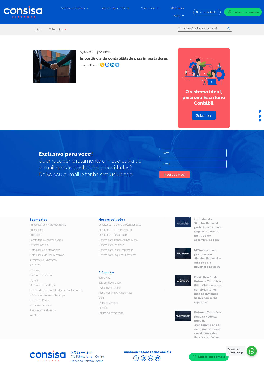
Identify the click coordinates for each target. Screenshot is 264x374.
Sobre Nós (104, 277)
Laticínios (35, 270)
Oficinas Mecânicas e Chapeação (48, 295)
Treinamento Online (110, 287)
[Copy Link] (102, 65)
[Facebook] (107, 65)
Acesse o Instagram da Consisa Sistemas (143, 358)
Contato (103, 307)
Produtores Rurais (39, 300)
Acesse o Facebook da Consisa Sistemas (136, 358)
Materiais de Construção (43, 285)
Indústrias (35, 265)
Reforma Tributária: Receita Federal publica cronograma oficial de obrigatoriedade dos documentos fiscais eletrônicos (208, 325)
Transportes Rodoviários (43, 310)
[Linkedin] (112, 65)
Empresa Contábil (39, 244)
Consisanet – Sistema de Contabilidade (120, 224)
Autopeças (35, 234)
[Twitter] (117, 65)
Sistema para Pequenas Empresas (117, 255)
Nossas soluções (73, 8)
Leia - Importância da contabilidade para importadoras (54, 66)
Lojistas (34, 280)
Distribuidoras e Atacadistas (45, 249)
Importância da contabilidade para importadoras (124, 58)
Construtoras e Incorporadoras (46, 239)
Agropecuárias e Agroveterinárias (48, 224)
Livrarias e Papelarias (41, 275)
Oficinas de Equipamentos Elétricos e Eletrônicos (56, 290)
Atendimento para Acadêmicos (115, 292)
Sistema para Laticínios (111, 244)
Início (38, 29)
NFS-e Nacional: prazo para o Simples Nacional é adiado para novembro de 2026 (207, 258)
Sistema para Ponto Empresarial (116, 249)
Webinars (177, 8)
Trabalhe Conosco (108, 302)
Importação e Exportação (43, 260)
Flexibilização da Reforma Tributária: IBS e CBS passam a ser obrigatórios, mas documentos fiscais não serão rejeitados (208, 290)
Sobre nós (148, 8)
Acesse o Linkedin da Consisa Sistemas (150, 358)
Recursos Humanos (40, 305)
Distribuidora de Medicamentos (47, 255)
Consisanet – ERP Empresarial (115, 229)
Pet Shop (34, 315)
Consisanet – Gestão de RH (114, 234)
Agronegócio (36, 229)
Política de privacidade (111, 312)
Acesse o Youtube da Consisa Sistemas (157, 358)
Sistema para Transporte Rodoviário (118, 239)
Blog (177, 15)
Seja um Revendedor (114, 8)
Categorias (56, 29)
